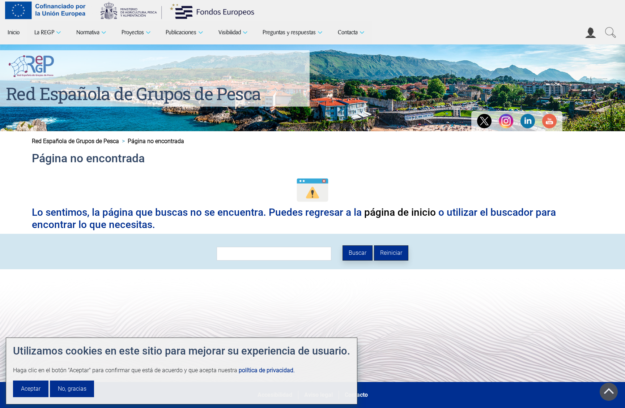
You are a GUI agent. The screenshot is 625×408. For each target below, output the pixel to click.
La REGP (44, 32)
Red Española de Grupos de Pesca (133, 93)
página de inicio (400, 212)
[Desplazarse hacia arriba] (609, 392)
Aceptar (31, 388)
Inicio (14, 32)
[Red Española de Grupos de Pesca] (33, 64)
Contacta (348, 32)
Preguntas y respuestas (289, 32)
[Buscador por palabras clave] (610, 32)
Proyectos (133, 32)
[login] (590, 32)
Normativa (87, 32)
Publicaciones (181, 32)
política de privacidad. (267, 370)
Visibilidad (229, 32)
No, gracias (72, 388)
